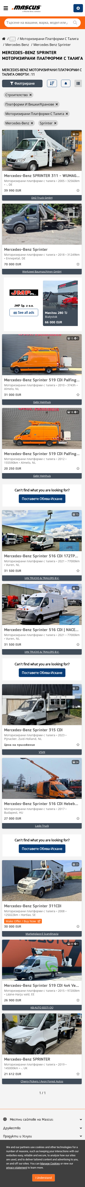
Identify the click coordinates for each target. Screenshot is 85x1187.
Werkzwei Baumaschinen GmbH (41, 271)
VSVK (42, 752)
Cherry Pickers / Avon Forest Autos (42, 1081)
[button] (22, 83)
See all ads (26, 312)
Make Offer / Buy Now (21, 921)
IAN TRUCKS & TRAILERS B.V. (42, 578)
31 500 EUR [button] (12, 571)
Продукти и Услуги (17, 1136)
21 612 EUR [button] (12, 1074)
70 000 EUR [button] (12, 264)
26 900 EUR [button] (12, 1000)
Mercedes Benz (17, 44)
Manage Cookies (50, 1163)
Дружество (11, 1128)
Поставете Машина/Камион (78, 8)
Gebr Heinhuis (42, 402)
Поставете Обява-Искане (42, 498)
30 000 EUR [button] (12, 926)
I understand (43, 1177)
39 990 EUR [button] (12, 190)
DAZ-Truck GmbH (42, 198)
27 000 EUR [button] (12, 818)
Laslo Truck (42, 826)
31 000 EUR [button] (12, 395)
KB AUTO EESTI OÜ (42, 1007)
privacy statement (16, 1167)
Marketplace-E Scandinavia (42, 934)
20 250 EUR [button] (12, 468)
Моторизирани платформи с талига (49, 38)
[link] (42, 150)
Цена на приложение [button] (19, 745)
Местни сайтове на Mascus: (31, 1119)
